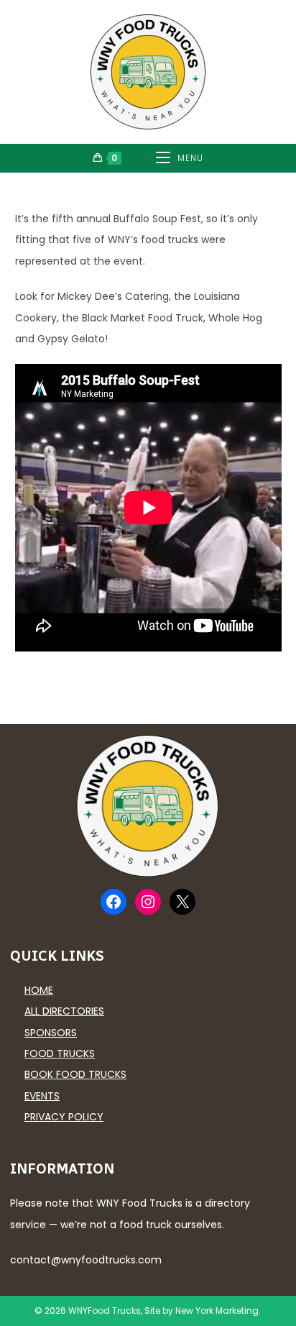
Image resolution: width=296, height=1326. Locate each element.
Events (42, 1096)
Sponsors (50, 1032)
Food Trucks (59, 1053)
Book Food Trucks (75, 1074)
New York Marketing (217, 1310)
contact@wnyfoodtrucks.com (86, 1260)
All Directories (64, 1011)
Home (38, 990)
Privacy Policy (63, 1117)
